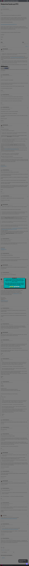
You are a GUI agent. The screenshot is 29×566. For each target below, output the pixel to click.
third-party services (9, 284)
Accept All (11, 286)
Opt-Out (20, 285)
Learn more (16, 281)
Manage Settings (17, 286)
